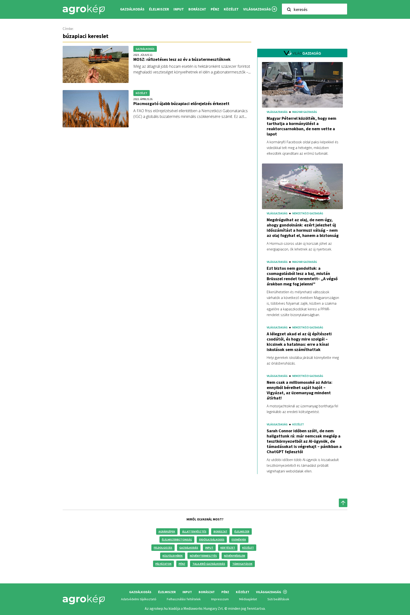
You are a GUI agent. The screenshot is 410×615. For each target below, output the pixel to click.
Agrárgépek (166, 531)
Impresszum (220, 599)
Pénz (182, 564)
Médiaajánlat (248, 599)
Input (209, 547)
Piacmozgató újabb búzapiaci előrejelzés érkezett (181, 103)
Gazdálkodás (188, 547)
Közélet (248, 547)
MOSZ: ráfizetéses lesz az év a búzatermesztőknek (182, 59)
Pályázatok (163, 564)
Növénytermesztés (203, 555)
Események (239, 539)
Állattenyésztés (194, 531)
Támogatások (242, 564)
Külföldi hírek (173, 555)
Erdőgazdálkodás (211, 539)
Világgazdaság (257, 9)
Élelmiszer (241, 531)
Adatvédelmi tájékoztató (138, 599)
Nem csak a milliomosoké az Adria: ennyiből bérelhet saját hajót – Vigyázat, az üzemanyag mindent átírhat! (299, 390)
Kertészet (227, 547)
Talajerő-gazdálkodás (208, 564)
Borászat (197, 9)
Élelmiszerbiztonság (177, 539)
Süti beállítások (278, 599)
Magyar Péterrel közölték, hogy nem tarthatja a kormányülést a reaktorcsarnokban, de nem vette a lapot (301, 126)
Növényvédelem (234, 555)
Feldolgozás (163, 547)
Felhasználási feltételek (184, 599)
